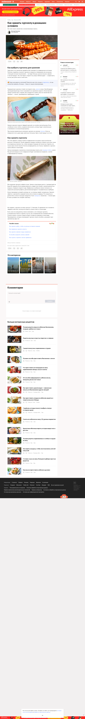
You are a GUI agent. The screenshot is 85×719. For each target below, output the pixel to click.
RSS (49, 485)
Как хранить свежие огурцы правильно (20, 232)
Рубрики (20, 482)
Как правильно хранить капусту (18, 229)
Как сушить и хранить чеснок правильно (20, 237)
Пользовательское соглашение (17, 487)
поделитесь (46, 82)
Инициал (44, 485)
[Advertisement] (32, 202)
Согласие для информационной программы (33, 492)
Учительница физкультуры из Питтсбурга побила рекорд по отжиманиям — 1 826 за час (67, 109)
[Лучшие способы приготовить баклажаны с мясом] (32, 359)
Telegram (12, 485)
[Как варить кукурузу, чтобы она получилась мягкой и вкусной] (32, 451)
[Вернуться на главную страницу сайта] (6, 2)
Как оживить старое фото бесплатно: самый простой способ (69, 96)
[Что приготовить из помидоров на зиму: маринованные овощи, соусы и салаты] (32, 370)
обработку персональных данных (42, 712)
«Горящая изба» (36, 392)
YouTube (38, 485)
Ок (42, 715)
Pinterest (32, 485)
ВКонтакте (19, 485)
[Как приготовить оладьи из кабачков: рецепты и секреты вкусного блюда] (32, 400)
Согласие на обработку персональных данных (54, 489)
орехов (38, 89)
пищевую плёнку (47, 150)
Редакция (32, 482)
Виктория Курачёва (15, 31)
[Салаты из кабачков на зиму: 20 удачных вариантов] (32, 420)
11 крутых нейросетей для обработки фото (68, 72)
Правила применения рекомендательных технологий (17, 489)
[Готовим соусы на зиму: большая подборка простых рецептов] (32, 461)
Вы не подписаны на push (57, 485)
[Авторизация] (82, 1)
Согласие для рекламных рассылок (12, 492)
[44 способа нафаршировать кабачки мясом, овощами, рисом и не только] (32, 380)
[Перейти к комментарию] (69, 69)
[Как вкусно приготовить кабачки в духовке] (32, 471)
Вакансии (38, 482)
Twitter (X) (25, 485)
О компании (45, 482)
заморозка (37, 195)
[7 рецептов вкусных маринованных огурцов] (32, 349)
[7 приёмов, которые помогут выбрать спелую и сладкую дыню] (32, 410)
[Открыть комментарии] (26, 351)
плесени (42, 131)
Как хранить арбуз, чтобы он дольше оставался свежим (24, 226)
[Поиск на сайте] (76, 1)
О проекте (14, 482)
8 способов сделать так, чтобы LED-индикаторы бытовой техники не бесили (68, 85)
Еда (30, 331)
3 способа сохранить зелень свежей (19, 234)
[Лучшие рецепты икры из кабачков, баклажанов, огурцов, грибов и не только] (32, 329)
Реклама (26, 482)
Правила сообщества (37, 489)
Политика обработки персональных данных (37, 487)
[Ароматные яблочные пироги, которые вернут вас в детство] (32, 430)
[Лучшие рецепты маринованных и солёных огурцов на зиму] (32, 441)
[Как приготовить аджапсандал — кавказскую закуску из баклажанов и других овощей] (32, 390)
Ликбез (38, 350)
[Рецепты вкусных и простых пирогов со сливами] (32, 339)
